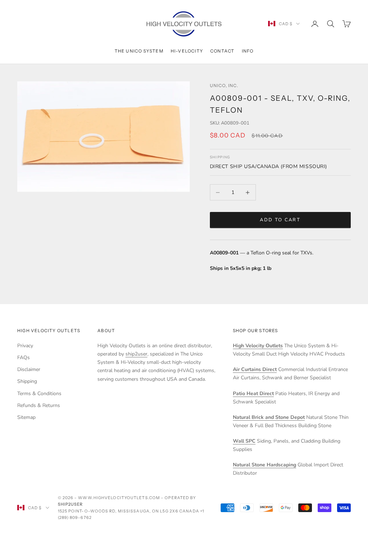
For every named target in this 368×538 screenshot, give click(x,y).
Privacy (25, 345)
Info (248, 51)
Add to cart (280, 220)
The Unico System (139, 51)
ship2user (136, 354)
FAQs (23, 357)
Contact (222, 51)
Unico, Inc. (224, 85)
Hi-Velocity (187, 51)
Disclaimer (28, 369)
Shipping (27, 381)
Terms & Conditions (39, 393)
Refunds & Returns (38, 405)
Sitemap (26, 417)
